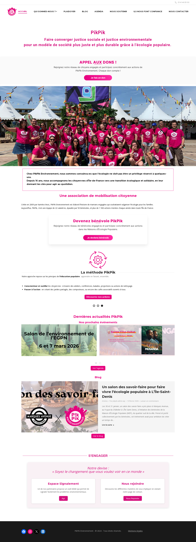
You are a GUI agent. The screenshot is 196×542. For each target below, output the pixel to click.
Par (117, 400)
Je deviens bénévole (98, 237)
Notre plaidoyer (98, 296)
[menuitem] (22, 11)
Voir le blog (98, 435)
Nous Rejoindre (132, 498)
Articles (105, 400)
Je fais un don (98, 77)
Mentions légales (135, 530)
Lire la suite (107, 424)
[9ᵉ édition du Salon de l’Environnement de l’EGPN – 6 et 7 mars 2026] (59, 339)
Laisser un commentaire (150, 400)
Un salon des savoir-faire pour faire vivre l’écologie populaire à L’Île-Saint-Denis (136, 391)
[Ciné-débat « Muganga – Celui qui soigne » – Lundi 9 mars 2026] (137, 339)
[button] (4, 126)
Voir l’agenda (98, 367)
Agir (63, 498)
